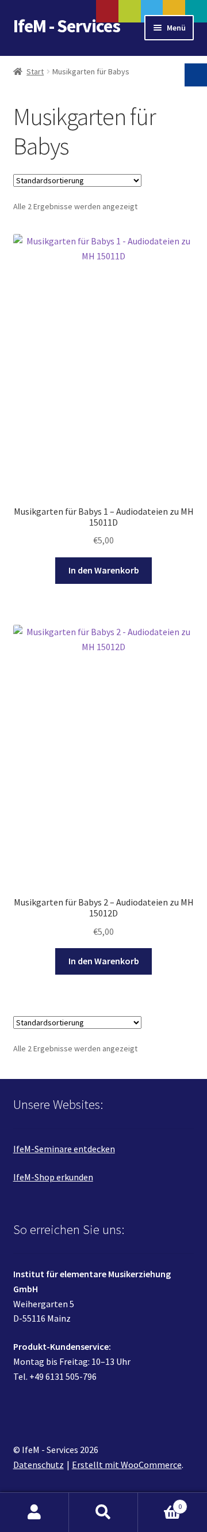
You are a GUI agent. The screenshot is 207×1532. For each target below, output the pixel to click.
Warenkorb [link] (160, 1502)
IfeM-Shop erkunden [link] (53, 1177)
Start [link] (35, 71)
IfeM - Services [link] (66, 25)
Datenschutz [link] (38, 1464)
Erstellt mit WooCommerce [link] (127, 1464)
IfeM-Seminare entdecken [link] (64, 1148)
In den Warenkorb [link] (103, 570)
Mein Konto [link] (34, 1512)
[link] (103, 391)
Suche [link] (103, 1512)
